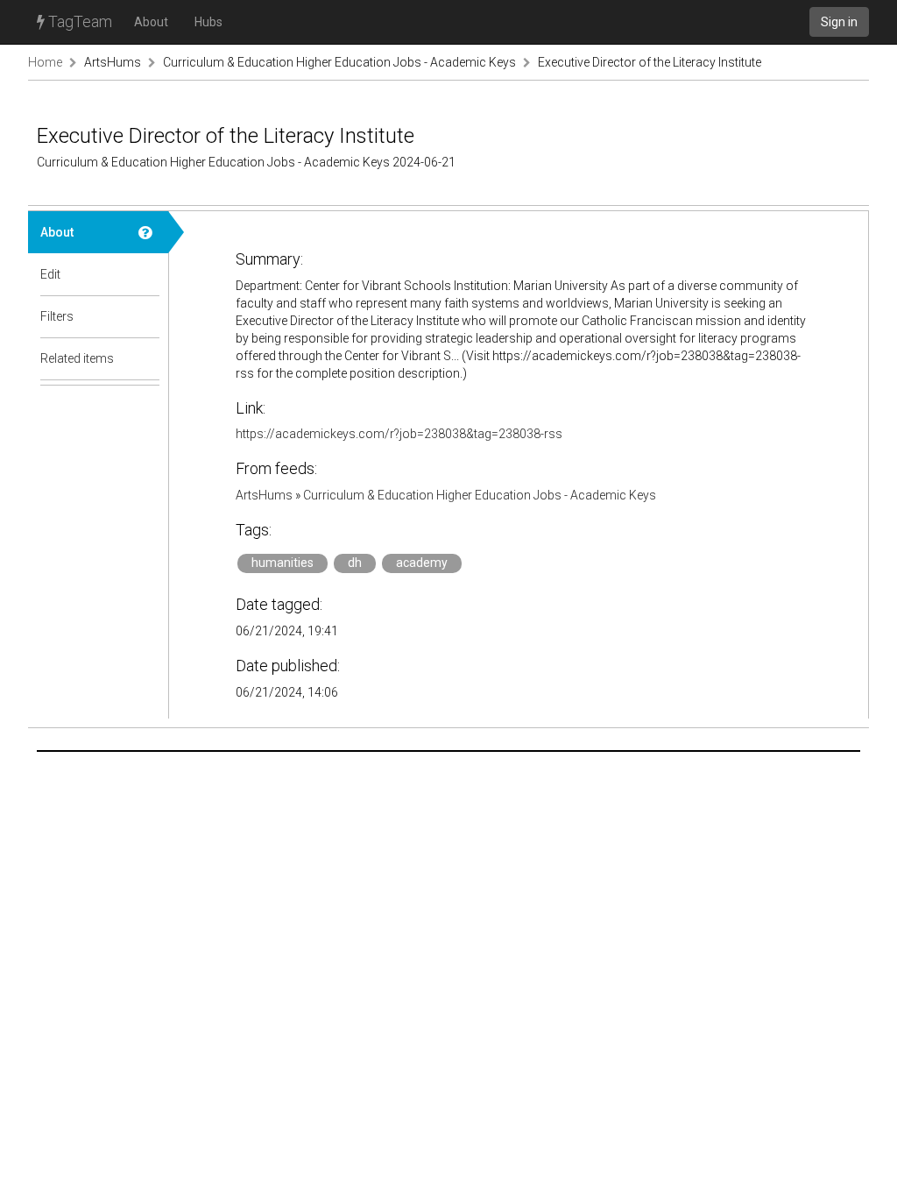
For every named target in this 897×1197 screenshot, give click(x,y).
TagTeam (78, 21)
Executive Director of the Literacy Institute (649, 62)
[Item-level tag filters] (147, 316)
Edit (50, 274)
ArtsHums (112, 62)
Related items (77, 358)
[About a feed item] (147, 232)
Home (45, 62)
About (151, 22)
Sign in (839, 22)
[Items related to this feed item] (147, 358)
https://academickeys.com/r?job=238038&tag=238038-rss (399, 434)
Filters (57, 316)
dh (355, 563)
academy (422, 563)
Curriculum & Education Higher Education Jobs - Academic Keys (339, 62)
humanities (282, 563)
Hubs (208, 22)
